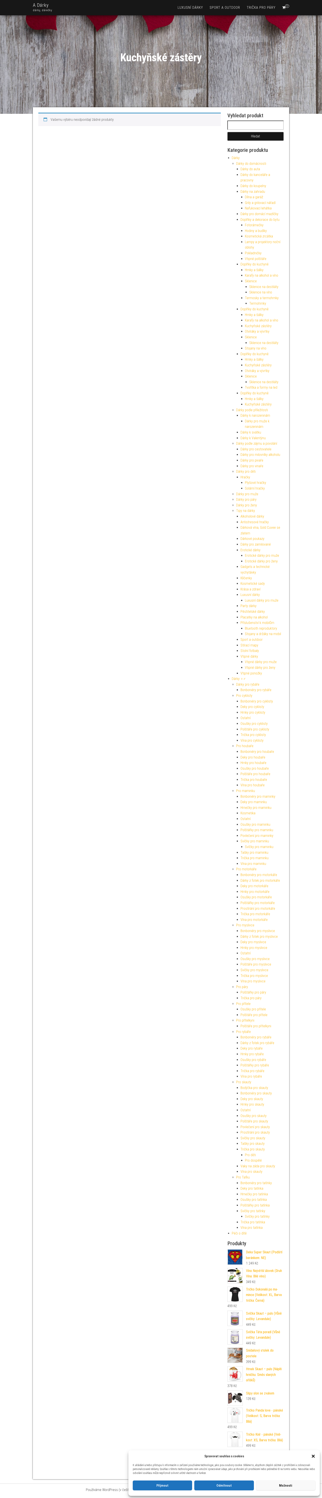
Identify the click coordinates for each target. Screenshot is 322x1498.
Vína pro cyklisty (252, 740)
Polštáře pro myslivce (256, 964)
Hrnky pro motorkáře (255, 892)
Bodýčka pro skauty (254, 1088)
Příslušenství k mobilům (257, 623)
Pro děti (250, 1155)
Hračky (245, 477)
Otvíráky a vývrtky (257, 331)
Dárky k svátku (251, 432)
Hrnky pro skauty (252, 1104)
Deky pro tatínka (252, 1188)
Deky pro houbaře (253, 757)
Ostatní (246, 718)
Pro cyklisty (244, 696)
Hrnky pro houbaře (253, 763)
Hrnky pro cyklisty (253, 712)
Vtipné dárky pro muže (261, 662)
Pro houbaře (244, 746)
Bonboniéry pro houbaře (257, 752)
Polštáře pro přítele (254, 1015)
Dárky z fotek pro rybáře (257, 1043)
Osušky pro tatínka (254, 1200)
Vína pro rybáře (251, 1076)
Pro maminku (245, 791)
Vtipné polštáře (255, 259)
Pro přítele (243, 1004)
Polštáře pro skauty (254, 1121)
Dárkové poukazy (252, 539)
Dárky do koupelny (253, 186)
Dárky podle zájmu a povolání (256, 443)
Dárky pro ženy (246, 505)
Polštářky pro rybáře (255, 1065)
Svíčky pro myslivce (254, 970)
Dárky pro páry (246, 499)
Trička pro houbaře (254, 780)
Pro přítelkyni (245, 1020)
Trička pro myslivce (254, 976)
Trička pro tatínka (253, 1222)
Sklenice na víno (260, 292)
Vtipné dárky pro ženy (260, 668)
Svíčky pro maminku (255, 841)
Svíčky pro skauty (253, 1138)
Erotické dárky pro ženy (261, 561)
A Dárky (41, 5)
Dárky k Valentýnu (253, 438)
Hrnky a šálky (254, 270)
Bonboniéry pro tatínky (256, 1183)
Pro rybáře (243, 1032)
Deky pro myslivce (253, 942)
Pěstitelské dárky (253, 611)
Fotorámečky (254, 225)
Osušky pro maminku (255, 824)
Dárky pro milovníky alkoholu (260, 455)
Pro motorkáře (246, 869)
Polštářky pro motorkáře (258, 903)
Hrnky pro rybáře (252, 1054)
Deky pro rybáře (252, 1048)
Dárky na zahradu (253, 192)
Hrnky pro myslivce (254, 948)
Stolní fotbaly (250, 651)
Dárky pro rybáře (247, 684)
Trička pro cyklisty (253, 735)
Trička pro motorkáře (255, 914)
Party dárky (249, 606)
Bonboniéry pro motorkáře (259, 875)
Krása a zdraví (250, 589)
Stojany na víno (255, 348)
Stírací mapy (249, 645)
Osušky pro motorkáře (256, 897)
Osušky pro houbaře (255, 768)
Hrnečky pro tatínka (254, 1194)
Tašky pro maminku (254, 852)
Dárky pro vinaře (252, 466)
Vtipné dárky (249, 656)
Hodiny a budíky (256, 231)
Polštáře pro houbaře (255, 774)
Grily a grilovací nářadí (260, 203)
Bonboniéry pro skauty (256, 1093)
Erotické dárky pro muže (262, 555)
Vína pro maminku (253, 864)
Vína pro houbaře (253, 785)
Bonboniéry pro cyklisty (257, 701)
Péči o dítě (239, 1233)
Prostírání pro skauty (255, 1132)
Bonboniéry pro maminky (258, 796)
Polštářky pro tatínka (255, 1205)
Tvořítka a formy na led (261, 387)
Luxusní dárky (190, 7)
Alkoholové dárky (252, 516)
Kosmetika (248, 813)
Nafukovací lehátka (258, 208)
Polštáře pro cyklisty (255, 729)
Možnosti (285, 1485)
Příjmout (162, 1485)
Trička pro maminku (255, 858)
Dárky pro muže (247, 494)
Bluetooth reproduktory (261, 628)
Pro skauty (243, 1082)
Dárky (236, 158)
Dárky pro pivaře (252, 460)
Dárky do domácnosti (251, 164)
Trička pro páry (261, 7)
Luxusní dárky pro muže (261, 600)
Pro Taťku (243, 1177)
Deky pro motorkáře (254, 886)
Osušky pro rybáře (253, 1060)
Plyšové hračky (255, 483)
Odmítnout (224, 1485)
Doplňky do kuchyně (255, 264)
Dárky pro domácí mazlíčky (259, 214)
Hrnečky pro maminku (256, 808)
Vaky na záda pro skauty (258, 1166)
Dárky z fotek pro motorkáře (260, 880)
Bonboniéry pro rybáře (256, 690)
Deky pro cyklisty (252, 707)
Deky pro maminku (254, 802)
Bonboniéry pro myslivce (258, 931)
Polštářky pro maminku (257, 830)
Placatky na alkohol (254, 617)
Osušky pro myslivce (255, 959)
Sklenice (251, 281)
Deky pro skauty (252, 1099)
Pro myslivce (245, 925)
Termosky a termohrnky (262, 298)
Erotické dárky (250, 550)
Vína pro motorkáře (254, 920)
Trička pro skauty (253, 1149)
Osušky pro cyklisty (254, 724)
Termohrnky (257, 303)
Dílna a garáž (254, 197)
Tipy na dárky (245, 511)
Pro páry (242, 987)
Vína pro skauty (251, 1172)
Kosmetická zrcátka (259, 236)
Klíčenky (246, 578)
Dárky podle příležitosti (252, 410)
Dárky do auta (250, 169)
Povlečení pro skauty (255, 1127)
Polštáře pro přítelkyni (256, 1026)
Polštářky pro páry (253, 992)
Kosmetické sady (253, 583)
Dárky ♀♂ (239, 679)
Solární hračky (255, 488)
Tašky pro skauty (253, 1144)
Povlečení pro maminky (257, 836)
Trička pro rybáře (252, 1071)
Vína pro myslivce (253, 981)
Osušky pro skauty (254, 1116)
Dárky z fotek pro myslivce (259, 936)
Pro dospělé (253, 1160)
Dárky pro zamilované (256, 544)
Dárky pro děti (246, 471)
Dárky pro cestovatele (256, 449)
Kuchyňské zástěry (258, 326)
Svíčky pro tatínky (253, 1211)
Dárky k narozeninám (255, 415)
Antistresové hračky (255, 522)
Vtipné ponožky (251, 673)
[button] (313, 1456)
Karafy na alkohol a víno (261, 275)
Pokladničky (253, 253)
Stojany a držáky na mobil (263, 634)
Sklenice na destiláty (263, 287)
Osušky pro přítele (253, 1009)
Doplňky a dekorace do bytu (260, 220)
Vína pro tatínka (252, 1228)
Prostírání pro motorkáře (258, 908)
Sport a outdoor (225, 7)
